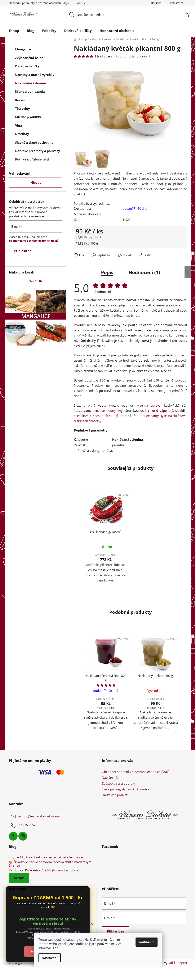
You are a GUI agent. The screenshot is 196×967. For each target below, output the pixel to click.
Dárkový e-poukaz (115, 795)
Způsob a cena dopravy (119, 783)
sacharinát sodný (105, 416)
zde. (56, 948)
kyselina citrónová (173, 416)
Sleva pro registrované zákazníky (125, 789)
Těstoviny (22, 108)
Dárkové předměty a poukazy (37, 151)
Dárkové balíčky (27, 66)
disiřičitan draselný (87, 421)
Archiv (19, 878)
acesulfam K (82, 416)
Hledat (36, 182)
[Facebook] (13, 836)
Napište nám (111, 777)
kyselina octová (148, 405)
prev (77, 687)
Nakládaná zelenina (30, 83)
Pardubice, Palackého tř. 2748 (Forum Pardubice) (44, 870)
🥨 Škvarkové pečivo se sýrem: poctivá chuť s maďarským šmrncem (50, 864)
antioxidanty (150, 416)
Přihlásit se (22, 251)
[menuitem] (14, 30)
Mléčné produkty (28, 117)
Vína (18, 125)
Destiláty (22, 134)
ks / (36, 281)
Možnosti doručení (87, 214)
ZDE (53, 907)
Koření (20, 100)
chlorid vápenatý (160, 411)
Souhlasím (146, 942)
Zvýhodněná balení (29, 58)
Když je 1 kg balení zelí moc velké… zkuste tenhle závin (47, 857)
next (184, 687)
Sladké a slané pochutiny (34, 142)
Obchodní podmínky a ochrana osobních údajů (39, 3)
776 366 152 (26, 825)
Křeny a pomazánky (30, 91)
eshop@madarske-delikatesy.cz (41, 816)
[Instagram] (22, 836)
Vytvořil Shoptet (175, 963)
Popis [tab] (107, 272)
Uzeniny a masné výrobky (34, 75)
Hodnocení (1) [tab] (144, 272)
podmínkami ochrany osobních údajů (34, 240)
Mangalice (23, 49)
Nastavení (49, 958)
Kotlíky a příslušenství (32, 159)
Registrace (176, 3)
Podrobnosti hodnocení (133, 56)
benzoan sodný (103, 411)
